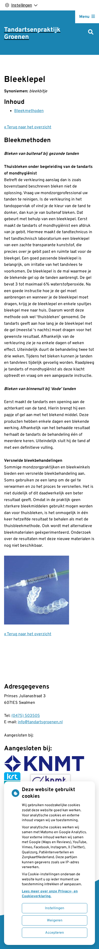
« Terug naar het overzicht (27, 127)
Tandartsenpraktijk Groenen (32, 33)
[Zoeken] (91, 32)
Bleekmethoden (29, 111)
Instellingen (54, 908)
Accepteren (54, 933)
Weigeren (54, 920)
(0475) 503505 (25, 715)
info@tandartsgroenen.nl (40, 722)
